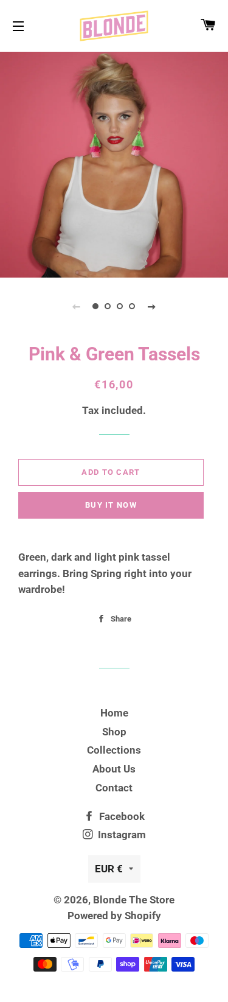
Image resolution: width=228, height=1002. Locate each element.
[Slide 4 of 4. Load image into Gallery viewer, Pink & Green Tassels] (132, 306)
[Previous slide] (76, 306)
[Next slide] (152, 306)
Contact (114, 788)
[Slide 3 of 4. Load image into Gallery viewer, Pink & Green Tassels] (120, 306)
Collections (114, 750)
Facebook (121, 816)
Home (114, 713)
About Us (114, 769)
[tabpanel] (114, 163)
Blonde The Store (133, 900)
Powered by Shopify (114, 915)
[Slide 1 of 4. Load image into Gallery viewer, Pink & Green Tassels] (96, 306)
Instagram (120, 835)
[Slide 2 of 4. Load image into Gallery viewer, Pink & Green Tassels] (108, 306)
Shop (114, 732)
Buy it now (111, 505)
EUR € (109, 869)
